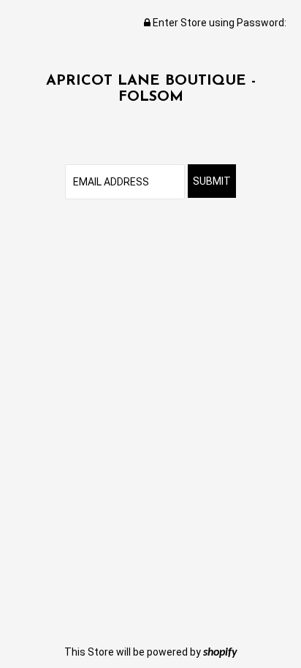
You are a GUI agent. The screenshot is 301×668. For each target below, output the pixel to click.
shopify (220, 653)
